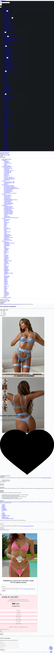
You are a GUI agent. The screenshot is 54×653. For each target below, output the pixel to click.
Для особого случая (16, 501)
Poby (5, 285)
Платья (5, 232)
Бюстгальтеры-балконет (8, 191)
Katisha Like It (6, 263)
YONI (5, 253)
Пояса (6, 174)
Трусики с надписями (8, 202)
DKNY (5, 251)
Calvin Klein (6, 250)
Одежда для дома (8, 177)
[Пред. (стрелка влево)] (0, 633)
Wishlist (3, 512)
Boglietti (5, 289)
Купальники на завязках (8, 212)
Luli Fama (6, 268)
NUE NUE (6, 262)
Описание (2, 476)
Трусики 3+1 (6, 183)
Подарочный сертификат (6, 297)
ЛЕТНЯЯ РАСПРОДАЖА (4, 152)
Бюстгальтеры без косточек (9, 185)
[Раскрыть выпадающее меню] (7, 160)
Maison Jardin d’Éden (8, 260)
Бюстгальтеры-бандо (8, 190)
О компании (4, 509)
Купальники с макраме (8, 213)
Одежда (5, 163)
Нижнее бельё (6, 161)
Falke (5, 296)
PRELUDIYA (6, 245)
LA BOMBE (6, 255)
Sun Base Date (6, 275)
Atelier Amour (6, 293)
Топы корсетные (7, 192)
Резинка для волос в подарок (9, 181)
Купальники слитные (8, 207)
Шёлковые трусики (7, 204)
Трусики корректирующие (9, 203)
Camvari (5, 283)
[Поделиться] (2, 632)
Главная (3, 504)
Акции (3, 180)
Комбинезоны (6, 236)
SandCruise (6, 281)
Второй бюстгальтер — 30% (9, 182)
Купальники (7, 167)
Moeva (5, 287)
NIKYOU (6, 271)
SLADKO (6, 261)
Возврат (3, 516)
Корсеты (5, 164)
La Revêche (6, 284)
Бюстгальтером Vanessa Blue (46, 477)
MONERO (6, 267)
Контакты (4, 508)
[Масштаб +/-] (0, 632)
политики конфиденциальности (29, 588)
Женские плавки (7, 216)
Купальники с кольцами (8, 211)
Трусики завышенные (8, 200)
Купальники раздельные (8, 206)
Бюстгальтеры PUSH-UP (8, 189)
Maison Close (6, 292)
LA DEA (5, 265)
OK (51, 651)
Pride (5, 264)
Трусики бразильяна (7, 195)
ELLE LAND (6, 266)
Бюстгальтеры (7, 172)
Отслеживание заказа (6, 515)
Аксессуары (6, 238)
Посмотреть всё (7, 179)
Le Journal (6, 249)
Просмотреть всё (7, 219)
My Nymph (6, 277)
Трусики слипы (7, 197)
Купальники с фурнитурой (9, 208)
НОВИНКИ (4, 160)
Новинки (3, 506)
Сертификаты (4, 510)
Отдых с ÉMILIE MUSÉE (6, 159)
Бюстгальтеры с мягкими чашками (10, 187)
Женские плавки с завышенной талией (11, 217)
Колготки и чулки (7, 228)
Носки (5, 229)
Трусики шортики (7, 201)
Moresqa (5, 280)
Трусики (6, 173)
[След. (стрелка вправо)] (1, 633)
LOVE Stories (7, 171)
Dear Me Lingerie (7, 244)
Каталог (3, 218)
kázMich (5, 259)
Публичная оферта (5, 517)
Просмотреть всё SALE (41, 501)
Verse (5, 246)
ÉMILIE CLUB (7, 239)
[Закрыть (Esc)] (3, 632)
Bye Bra (5, 295)
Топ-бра (5, 214)
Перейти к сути (3, 0)
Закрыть (1, 634)
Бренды (3, 241)
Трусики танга (6, 196)
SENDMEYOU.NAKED (8, 273)
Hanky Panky (6, 252)
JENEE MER (6, 270)
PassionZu (6, 256)
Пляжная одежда (8, 168)
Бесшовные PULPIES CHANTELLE (10, 199)
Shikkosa (5, 247)
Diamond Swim (6, 276)
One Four (5, 288)
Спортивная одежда (8, 170)
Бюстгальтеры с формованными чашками (11, 188)
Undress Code (6, 286)
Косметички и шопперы (8, 237)
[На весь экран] (1, 632)
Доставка (2, 487)
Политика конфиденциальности (8, 518)
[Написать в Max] (50, 648)
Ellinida (5, 278)
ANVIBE (5, 272)
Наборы (5, 224)
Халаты (5, 233)
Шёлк (5, 221)
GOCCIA (6, 279)
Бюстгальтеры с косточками (9, 186)
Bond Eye (6, 282)
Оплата (1, 491)
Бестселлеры (6, 220)
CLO (5, 254)
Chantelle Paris (6, 248)
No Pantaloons (6, 257)
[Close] (1, 594)
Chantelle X (6, 291)
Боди (6, 176)
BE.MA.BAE (6, 269)
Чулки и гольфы (7, 165)
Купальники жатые (7, 209)
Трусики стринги (6, 502)
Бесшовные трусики (7, 198)
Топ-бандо (6, 215)
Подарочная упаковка (8, 240)
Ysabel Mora (6, 294)
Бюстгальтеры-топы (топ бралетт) (10, 193)
